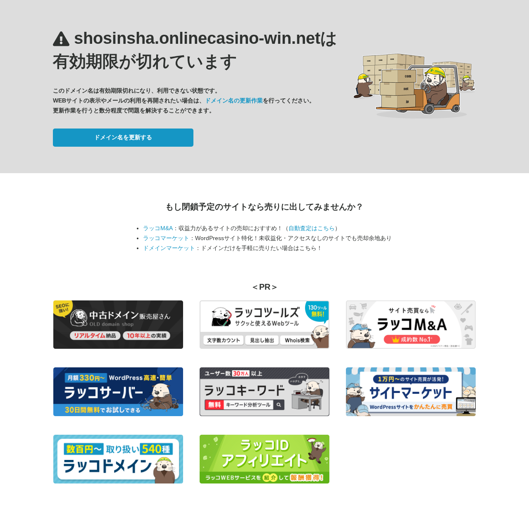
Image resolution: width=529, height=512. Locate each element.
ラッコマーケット (166, 238)
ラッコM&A (158, 228)
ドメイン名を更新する (123, 137)
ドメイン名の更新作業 (234, 100)
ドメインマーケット (169, 248)
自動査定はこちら (311, 228)
